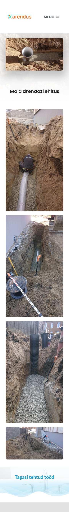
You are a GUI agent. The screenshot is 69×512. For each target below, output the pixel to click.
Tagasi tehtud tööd (34, 477)
